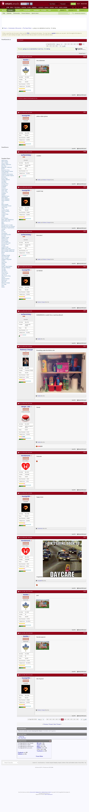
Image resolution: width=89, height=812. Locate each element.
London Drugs (4, 214)
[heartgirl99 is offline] (25, 127)
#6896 (84, 492)
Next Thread (57, 724)
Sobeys (3, 260)
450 (71, 44)
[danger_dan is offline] (25, 418)
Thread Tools (82, 53)
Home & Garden (63, 7)
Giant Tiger (4, 190)
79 (26, 173)
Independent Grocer (6, 205)
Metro (2, 223)
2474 (81, 49)
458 (74, 44)
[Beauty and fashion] (76, 7)
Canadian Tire (4, 172)
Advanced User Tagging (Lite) (35, 792)
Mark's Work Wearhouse (7, 219)
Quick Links (35, 13)
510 (53, 46)
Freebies (34, 7)
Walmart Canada (5, 282)
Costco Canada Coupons (7, 175)
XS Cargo (3, 284)
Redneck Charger (46, 179)
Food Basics (4, 185)
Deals (11, 7)
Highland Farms (5, 196)
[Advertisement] (49, 105)
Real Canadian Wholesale (7, 251)
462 (47, 46)
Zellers (3, 287)
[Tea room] (73, 7)
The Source (4, 271)
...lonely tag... (21, 736)
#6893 (84, 346)
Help (78, 3)
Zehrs (2, 285)
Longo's (3, 215)
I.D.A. (2, 201)
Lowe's (3, 216)
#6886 (84, 56)
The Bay (3, 269)
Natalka (26, 60)
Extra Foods (4, 178)
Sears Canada (5, 258)
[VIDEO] (39, 748)
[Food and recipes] (78, 7)
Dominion (3, 177)
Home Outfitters (5, 200)
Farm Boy (3, 182)
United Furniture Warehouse (5, 279)
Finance (46, 7)
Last (63, 46)
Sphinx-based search (49, 794)
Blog (4, 10)
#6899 (84, 632)
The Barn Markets (5, 267)
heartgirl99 (26, 115)
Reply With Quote (82, 95)
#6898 (84, 591)
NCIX (2, 230)
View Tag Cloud (22, 738)
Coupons (23, 7)
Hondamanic (25, 456)
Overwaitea (4, 233)
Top (49, 10)
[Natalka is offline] (25, 71)
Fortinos (3, 188)
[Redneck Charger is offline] (25, 362)
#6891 (84, 266)
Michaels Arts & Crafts (7, 225)
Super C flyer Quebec (6, 266)
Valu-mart (3, 281)
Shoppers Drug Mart (6, 259)
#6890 (84, 231)
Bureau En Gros (5, 170)
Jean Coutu (4, 207)
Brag (62, 10)
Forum (11, 10)
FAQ (4, 13)
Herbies (3, 194)
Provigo (3, 245)
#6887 (84, 112)
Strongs (3, 265)
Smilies (39, 744)
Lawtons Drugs (5, 210)
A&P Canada (4, 161)
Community (16, 13)
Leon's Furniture (5, 211)
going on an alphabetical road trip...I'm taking (36, 49)
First (59, 44)
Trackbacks (40, 751)
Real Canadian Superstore (7, 249)
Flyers (29, 7)
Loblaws (3, 212)
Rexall (3, 252)
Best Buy (3, 166)
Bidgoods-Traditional (6, 167)
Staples (3, 263)
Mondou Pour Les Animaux (8, 226)
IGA (2, 203)
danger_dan (25, 406)
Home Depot (4, 197)
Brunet (3, 168)
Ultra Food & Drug (5, 276)
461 (83, 44)
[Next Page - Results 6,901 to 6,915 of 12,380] (60, 46)
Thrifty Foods (4, 273)
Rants (56, 7)
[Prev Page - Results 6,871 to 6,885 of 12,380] (62, 44)
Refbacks (20, 754)
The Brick (3, 270)
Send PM (73, 95)
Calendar (9, 13)
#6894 (84, 403)
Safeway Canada (5, 255)
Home (7, 7)
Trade (83, 10)
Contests (40, 7)
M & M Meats (4, 218)
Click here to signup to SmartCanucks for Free (27, 98)
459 (77, 44)
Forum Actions (25, 13)
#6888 (84, 151)
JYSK (2, 208)
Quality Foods (4, 247)
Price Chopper (5, 241)
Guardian (3, 193)
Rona (2, 254)
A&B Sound (4, 160)
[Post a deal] (85, 7)
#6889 (84, 187)
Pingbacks (21, 752)
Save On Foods (5, 256)
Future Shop (4, 189)
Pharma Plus (4, 240)
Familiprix (3, 181)
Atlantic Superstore (6, 164)
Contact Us (35, 762)
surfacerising (26, 155)
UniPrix (3, 277)
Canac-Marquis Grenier (7, 171)
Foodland (3, 186)
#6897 (84, 537)
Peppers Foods (5, 237)
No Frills (3, 232)
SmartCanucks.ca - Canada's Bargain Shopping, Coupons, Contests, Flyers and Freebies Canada (58, 762)
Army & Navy (4, 163)
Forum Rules (39, 756)
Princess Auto (4, 244)
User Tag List (20, 40)
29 (26, 86)
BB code (39, 743)
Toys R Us (4, 274)
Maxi (2, 222)
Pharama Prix (4, 238)
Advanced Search (80, 13)
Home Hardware (5, 199)
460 (80, 44)
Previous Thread (48, 724)
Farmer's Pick (4, 183)
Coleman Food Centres (7, 174)
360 (65, 44)
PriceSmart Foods (6, 243)
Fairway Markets (5, 179)
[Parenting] (80, 7)
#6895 (84, 452)
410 (68, 44)
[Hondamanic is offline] (25, 466)
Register (84, 3)
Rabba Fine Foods (6, 248)
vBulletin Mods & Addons (46, 792)
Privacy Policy (81, 762)
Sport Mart (4, 262)
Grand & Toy (4, 192)
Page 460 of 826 (51, 44)
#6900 (84, 674)
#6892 (84, 310)
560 (56, 46)
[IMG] (38, 746)
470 (50, 46)
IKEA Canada (4, 204)
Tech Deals (17, 7)
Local (72, 10)
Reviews (52, 7)
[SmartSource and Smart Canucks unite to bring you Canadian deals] (8, 151)
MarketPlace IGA (5, 221)
